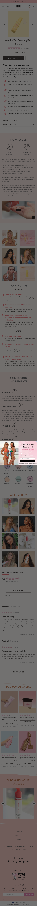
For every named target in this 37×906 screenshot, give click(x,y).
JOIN (28, 461)
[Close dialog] (36, 441)
